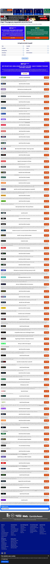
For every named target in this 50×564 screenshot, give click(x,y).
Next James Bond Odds (43, 533)
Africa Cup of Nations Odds (14, 528)
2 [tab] (25, 40)
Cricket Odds (22, 528)
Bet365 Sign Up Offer (13, 541)
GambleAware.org (5, 431)
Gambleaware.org (27, 122)
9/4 (41, 14)
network (36, 490)
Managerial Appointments (33, 531)
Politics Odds (41, 527)
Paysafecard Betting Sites (4, 546)
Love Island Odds (42, 528)
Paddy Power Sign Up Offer (14, 540)
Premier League (13, 526)
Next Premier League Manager (34, 527)
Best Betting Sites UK (4, 540)
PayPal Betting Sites (3, 544)
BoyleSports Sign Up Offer (14, 546)
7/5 (35, 14)
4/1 (28, 14)
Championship (13, 527)
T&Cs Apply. (8, 35)
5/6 (15, 14)
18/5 (21, 14)
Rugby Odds (22, 532)
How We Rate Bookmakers (4, 532)
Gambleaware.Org (16, 174)
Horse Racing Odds (23, 530)
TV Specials (41, 526)
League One (12, 532)
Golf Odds (21, 531)
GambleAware (39, 518)
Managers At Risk (32, 528)
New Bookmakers (3, 545)
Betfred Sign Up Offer (13, 545)
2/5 (31, 14)
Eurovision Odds (42, 530)
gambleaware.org (41, 405)
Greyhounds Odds (23, 527)
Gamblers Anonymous (44, 518)
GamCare (34, 518)
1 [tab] (24, 40)
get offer (9, 10)
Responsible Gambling (4, 533)
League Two (12, 533)
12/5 (38, 14)
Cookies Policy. (5, 559)
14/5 (18, 14)
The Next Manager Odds (33, 526)
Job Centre (31, 532)
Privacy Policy (3, 530)
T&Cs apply (7, 346)
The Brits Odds (42, 532)
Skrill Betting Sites (3, 547)
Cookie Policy (3, 531)
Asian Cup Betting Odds (14, 531)
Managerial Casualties (33, 530)
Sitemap (2, 537)
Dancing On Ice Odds (43, 531)
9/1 (25, 14)
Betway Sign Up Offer (14, 547)
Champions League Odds (14, 530)
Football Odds (22, 526)
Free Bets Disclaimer (4, 536)
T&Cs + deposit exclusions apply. (12, 454)
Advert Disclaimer (47, 61)
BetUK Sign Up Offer (13, 544)
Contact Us (2, 528)
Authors (2, 527)
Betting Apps (3, 541)
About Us (2, 526)
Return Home (25, 58)
